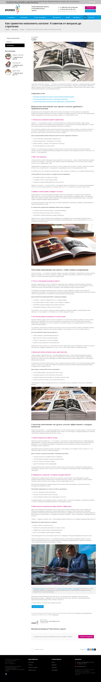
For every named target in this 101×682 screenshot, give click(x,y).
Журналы (54, 665)
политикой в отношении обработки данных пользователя (22, 2)
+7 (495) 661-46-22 (66, 7)
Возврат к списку (39, 649)
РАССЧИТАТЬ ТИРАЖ (38, 606)
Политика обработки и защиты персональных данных (13, 667)
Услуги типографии (39, 17)
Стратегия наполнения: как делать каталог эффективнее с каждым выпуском (54, 101)
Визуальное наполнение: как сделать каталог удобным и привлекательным (53, 96)
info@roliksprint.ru (81, 666)
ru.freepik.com (78, 613)
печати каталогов (62, 588)
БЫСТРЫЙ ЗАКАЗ (90, 11)
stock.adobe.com (87, 613)
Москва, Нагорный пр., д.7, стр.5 (85, 662)
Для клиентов (57, 17)
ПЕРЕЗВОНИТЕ (90, 7)
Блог (85, 17)
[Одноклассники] (90, 649)
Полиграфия (23, 17)
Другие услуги (32, 670)
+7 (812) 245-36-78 (66, 9)
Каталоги (54, 667)
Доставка (31, 662)
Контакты (91, 17)
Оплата (30, 665)
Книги (53, 662)
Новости (9, 42)
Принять (92, 2)
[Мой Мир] (93, 649)
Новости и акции (32, 667)
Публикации (10, 45)
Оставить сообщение (86, 636)
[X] (95, 649)
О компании (10, 17)
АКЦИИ (68, 17)
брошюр (69, 588)
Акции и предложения (13, 38)
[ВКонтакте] (88, 649)
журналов (75, 588)
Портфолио (76, 17)
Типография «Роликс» (39, 588)
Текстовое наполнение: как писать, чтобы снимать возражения (50, 99)
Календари (54, 670)
